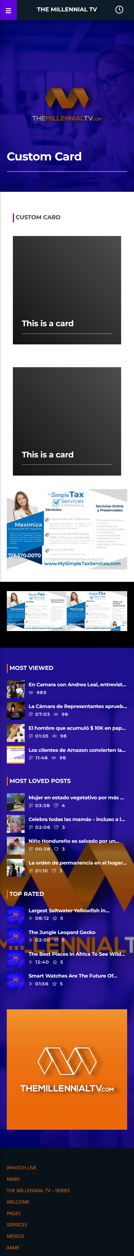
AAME (13, 1247)
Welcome (18, 1202)
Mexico (15, 1236)
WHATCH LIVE (22, 1167)
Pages (14, 1213)
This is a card (48, 323)
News (13, 1179)
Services (17, 1224)
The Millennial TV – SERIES (38, 1190)
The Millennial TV (67, 9)
